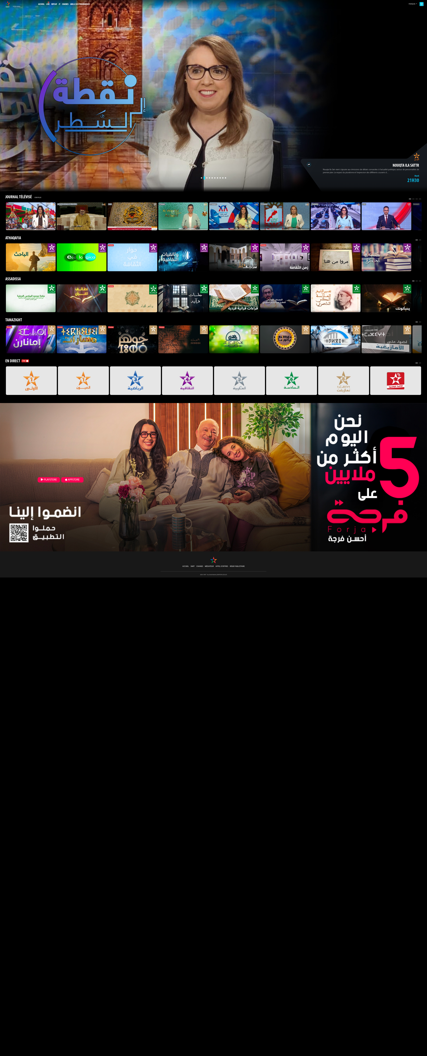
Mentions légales (222, 574)
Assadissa (13, 279)
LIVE (48, 4)
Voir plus (37, 197)
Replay (54, 4)
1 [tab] (416, 240)
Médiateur (209, 566)
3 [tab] (416, 199)
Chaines (199, 566)
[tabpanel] (31, 216)
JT (59, 4)
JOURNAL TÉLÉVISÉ (18, 197)
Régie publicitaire (237, 566)
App (73, 479)
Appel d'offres (222, 566)
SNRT (193, 566)
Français (412, 4)
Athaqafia (13, 238)
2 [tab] (413, 199)
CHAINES (65, 4)
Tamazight (13, 320)
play (50, 479)
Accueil (41, 4)
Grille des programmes (80, 4)
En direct (12, 361)
